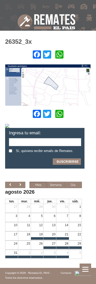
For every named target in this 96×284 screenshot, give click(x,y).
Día (73, 185)
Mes (38, 185)
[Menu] (85, 269)
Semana (56, 185)
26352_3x (18, 41)
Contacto (66, 272)
